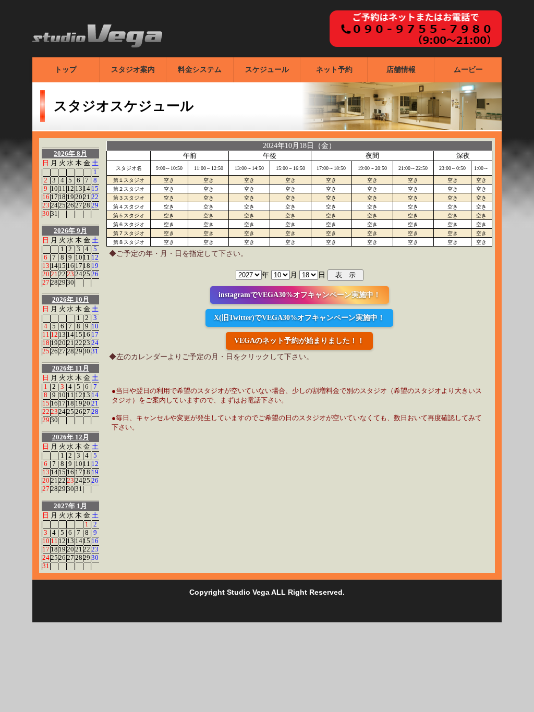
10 (54, 188)
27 (78, 205)
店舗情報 (401, 69)
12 (70, 188)
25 (62, 205)
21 (86, 197)
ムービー (468, 69)
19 (70, 197)
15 (95, 188)
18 (62, 197)
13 (78, 188)
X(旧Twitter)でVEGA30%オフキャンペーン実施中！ (299, 318)
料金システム (200, 69)
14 (86, 188)
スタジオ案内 (133, 69)
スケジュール (267, 69)
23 (46, 205)
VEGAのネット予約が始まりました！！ (299, 341)
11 (62, 188)
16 (46, 197)
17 (54, 197)
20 (78, 197)
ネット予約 (334, 69)
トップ (66, 69)
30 (46, 213)
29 (95, 205)
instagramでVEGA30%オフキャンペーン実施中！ (300, 295)
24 (54, 205)
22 (95, 197)
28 (86, 205)
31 (54, 213)
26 (70, 205)
